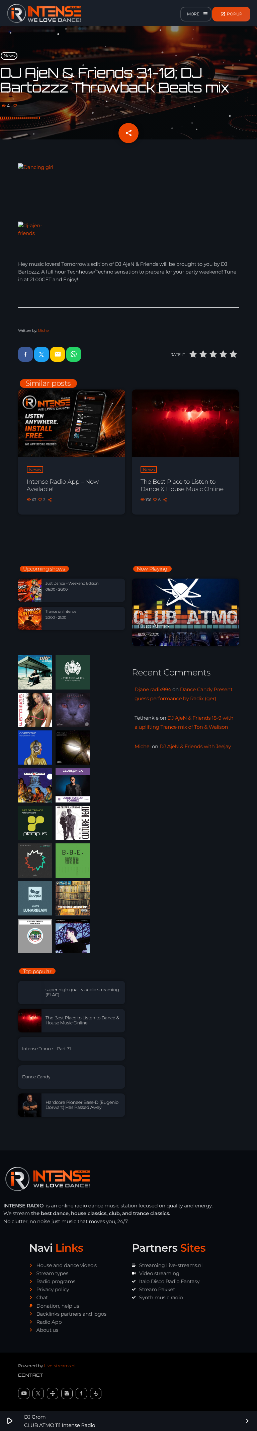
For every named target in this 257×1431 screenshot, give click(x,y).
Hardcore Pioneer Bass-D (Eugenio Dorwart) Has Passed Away (82, 1105)
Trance (147, 614)
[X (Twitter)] (38, 1393)
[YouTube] (23, 1393)
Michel (44, 330)
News (9, 55)
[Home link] (44, 14)
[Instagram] (67, 1393)
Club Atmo (153, 626)
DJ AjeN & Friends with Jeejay (195, 746)
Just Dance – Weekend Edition (72, 583)
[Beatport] (95, 1393)
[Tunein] (52, 1393)
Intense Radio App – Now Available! (63, 485)
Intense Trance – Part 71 (46, 1049)
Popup (231, 14)
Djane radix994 (153, 689)
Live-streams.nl (59, 1366)
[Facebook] (81, 1393)
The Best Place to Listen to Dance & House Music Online (182, 485)
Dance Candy (36, 1077)
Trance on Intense (61, 611)
